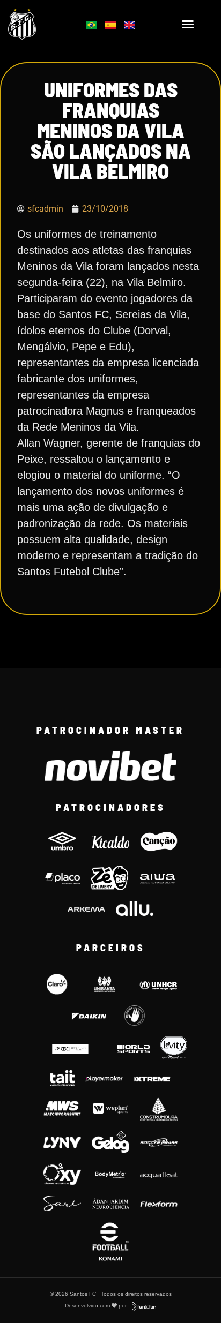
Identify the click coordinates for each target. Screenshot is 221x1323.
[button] (187, 24)
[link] (37, 24)
